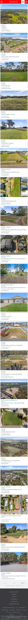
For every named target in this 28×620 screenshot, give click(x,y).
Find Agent (14, 594)
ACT (16, 607)
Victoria (10, 612)
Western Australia (16, 612)
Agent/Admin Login (14, 604)
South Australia (19, 610)
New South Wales (21, 607)
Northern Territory (5, 610)
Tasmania (25, 610)
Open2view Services (14, 592)
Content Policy (14, 601)
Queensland (12, 610)
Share (26, 9)
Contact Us (14, 596)
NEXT (22, 583)
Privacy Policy (14, 599)
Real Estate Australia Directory (8, 607)
